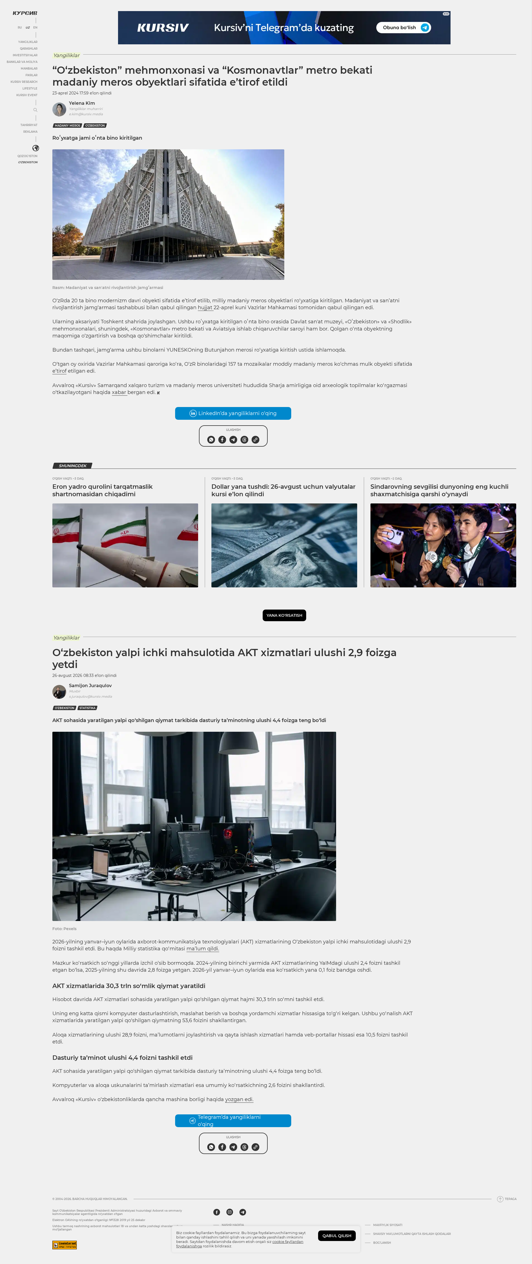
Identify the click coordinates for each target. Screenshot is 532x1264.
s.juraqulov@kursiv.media (90, 696)
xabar (119, 392)
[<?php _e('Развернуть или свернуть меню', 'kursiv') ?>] (35, 148)
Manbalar (29, 68)
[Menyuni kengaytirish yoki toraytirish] (35, 110)
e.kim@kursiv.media (86, 114)
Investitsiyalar (25, 55)
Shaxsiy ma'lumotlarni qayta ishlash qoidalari (412, 1234)
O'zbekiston (27, 162)
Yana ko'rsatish (284, 615)
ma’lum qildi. (202, 949)
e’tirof (59, 371)
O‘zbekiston (95, 125)
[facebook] (216, 1212)
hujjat (206, 308)
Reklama (30, 132)
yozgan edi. (239, 1099)
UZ (27, 27)
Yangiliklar (27, 42)
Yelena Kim (82, 103)
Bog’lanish (382, 1243)
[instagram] (229, 1212)
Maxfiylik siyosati (387, 1225)
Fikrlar (31, 75)
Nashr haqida (233, 1225)
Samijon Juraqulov (90, 685)
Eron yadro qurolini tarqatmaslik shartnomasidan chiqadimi (102, 490)
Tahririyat (29, 125)
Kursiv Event (26, 95)
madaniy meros (67, 125)
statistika (87, 708)
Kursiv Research (24, 82)
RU (20, 27)
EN (35, 27)
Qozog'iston (27, 156)
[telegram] (242, 1212)
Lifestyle (29, 88)
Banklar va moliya (22, 62)
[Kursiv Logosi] (24, 13)
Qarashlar (28, 48)
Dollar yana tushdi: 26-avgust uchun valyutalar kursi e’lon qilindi (283, 490)
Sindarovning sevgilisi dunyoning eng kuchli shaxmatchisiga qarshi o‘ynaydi (439, 490)
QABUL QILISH (337, 1235)
